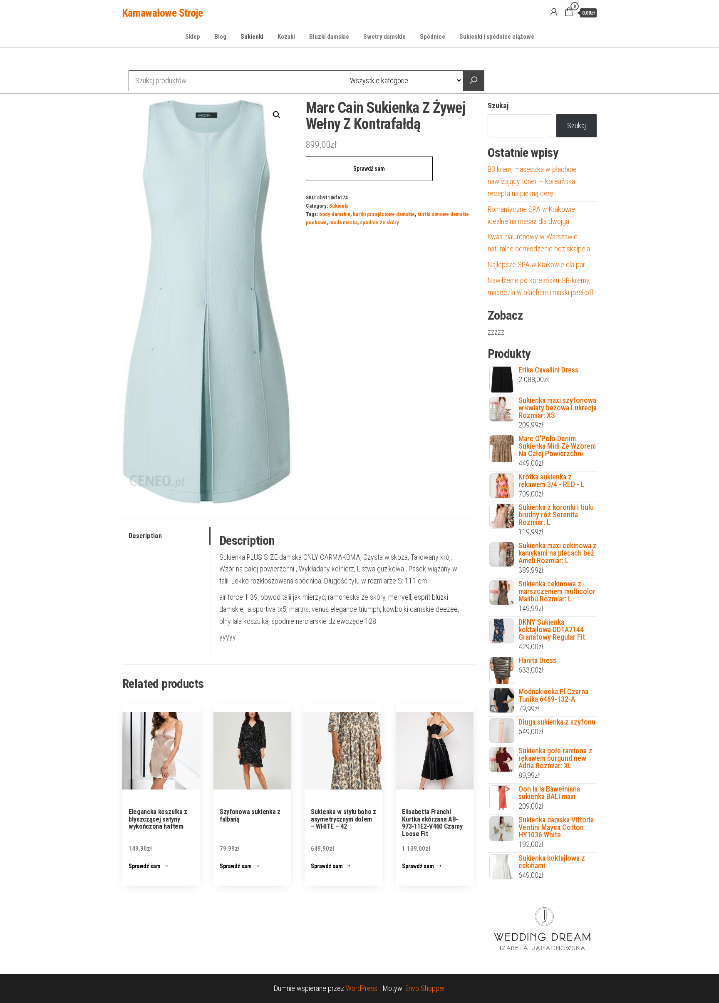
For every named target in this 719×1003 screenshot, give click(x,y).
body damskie (334, 214)
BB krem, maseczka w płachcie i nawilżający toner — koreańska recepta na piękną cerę (534, 181)
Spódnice (432, 36)
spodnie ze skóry (379, 222)
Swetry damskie (384, 36)
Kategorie (154, 60)
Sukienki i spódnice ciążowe (496, 36)
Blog (220, 36)
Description (145, 536)
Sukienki (251, 36)
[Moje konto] (553, 12)
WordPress (361, 988)
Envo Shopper (425, 988)
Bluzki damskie (329, 36)
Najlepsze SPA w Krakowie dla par (536, 264)
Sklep (192, 36)
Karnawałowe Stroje (162, 13)
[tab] (166, 536)
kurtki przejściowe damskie (384, 214)
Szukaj (498, 105)
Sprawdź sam (369, 168)
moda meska (343, 222)
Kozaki (286, 36)
